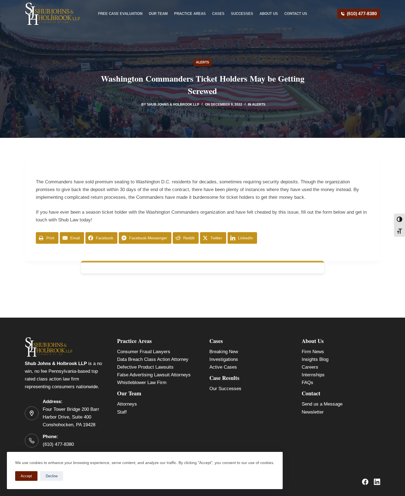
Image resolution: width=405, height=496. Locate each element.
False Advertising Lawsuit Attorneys (154, 374)
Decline (52, 476)
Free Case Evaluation (120, 14)
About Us (269, 14)
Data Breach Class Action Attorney (152, 359)
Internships (313, 374)
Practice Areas (190, 14)
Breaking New (223, 351)
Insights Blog (315, 359)
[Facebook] (365, 482)
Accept (26, 476)
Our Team (158, 14)
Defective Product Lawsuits (145, 367)
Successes (242, 14)
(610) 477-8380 (362, 13)
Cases (218, 14)
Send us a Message (322, 404)
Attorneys (127, 404)
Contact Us (295, 14)
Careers (310, 367)
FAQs (307, 382)
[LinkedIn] (377, 482)
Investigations (223, 359)
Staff (122, 412)
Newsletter (313, 412)
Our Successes (225, 388)
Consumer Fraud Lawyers (143, 351)
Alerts (202, 62)
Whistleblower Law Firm (141, 382)
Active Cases (223, 367)
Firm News (313, 351)
